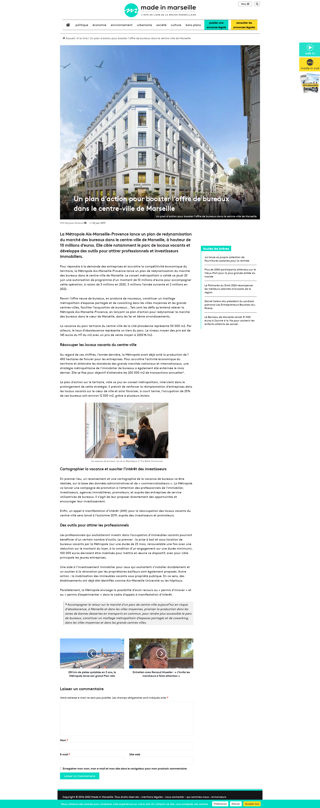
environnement (121, 25)
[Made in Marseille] (160, 10)
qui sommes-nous (198, 796)
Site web (134, 754)
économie (99, 25)
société (161, 25)
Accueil (70, 38)
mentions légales (152, 796)
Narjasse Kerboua (74, 222)
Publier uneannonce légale (216, 25)
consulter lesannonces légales (244, 25)
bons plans (193, 25)
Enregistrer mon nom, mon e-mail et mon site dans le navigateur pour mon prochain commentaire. (125, 768)
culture (176, 25)
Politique (82, 25)
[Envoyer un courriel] (85, 222)
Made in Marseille (102, 796)
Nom (64, 740)
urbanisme (144, 25)
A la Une (82, 38)
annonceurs (218, 796)
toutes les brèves (216, 248)
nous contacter (174, 796)
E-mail (65, 754)
